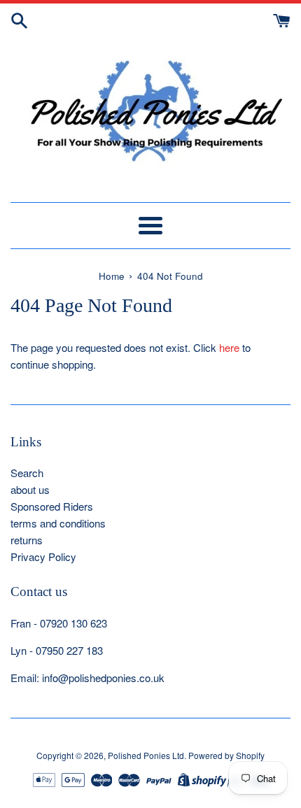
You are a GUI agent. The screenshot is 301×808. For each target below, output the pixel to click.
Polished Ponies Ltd (146, 755)
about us (30, 489)
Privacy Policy (43, 556)
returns (26, 539)
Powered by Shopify (226, 755)
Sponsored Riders (51, 506)
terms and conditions (58, 523)
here (229, 347)
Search (26, 472)
